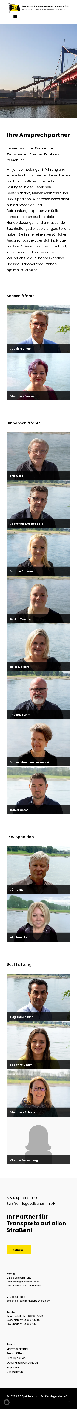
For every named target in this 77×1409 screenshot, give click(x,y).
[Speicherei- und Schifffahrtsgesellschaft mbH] (38, 8)
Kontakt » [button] (19, 1249)
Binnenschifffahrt (18, 1349)
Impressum (14, 1367)
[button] (12, 16)
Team (11, 1344)
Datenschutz (15, 1372)
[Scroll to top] (69, 1401)
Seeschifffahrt (16, 1353)
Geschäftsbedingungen (22, 1363)
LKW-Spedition (16, 1358)
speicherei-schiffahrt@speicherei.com (28, 1300)
